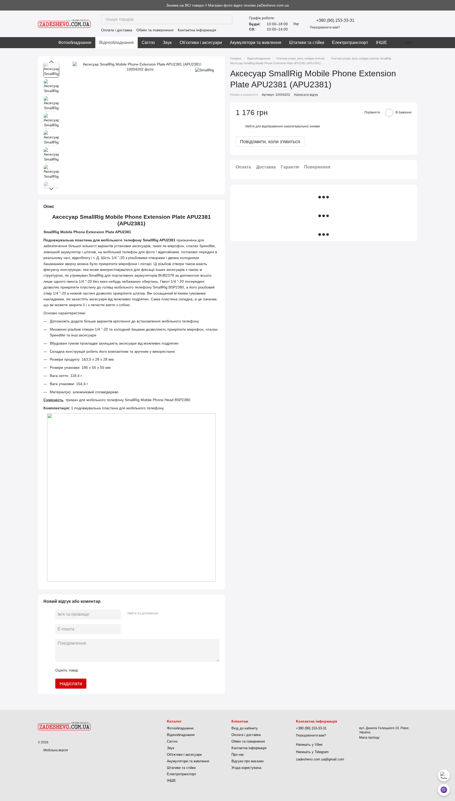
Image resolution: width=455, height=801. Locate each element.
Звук (167, 42)
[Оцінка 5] (120, 670)
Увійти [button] (250, 126)
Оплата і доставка (116, 30)
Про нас (237, 755)
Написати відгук (306, 95)
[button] (450, 5)
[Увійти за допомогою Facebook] (164, 613)
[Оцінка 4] (112, 670)
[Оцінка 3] (104, 670)
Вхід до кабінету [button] (244, 728)
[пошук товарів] (227, 19)
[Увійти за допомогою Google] (172, 613)
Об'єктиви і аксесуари (201, 42)
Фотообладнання (74, 42)
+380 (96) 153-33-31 (335, 20)
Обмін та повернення (155, 30)
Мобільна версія (55, 750)
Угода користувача (246, 768)
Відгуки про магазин (247, 761)
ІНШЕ (381, 42)
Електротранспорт (350, 42)
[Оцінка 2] (95, 670)
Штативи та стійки (306, 42)
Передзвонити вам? (325, 27)
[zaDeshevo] (64, 726)
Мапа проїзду (369, 737)
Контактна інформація (197, 30)
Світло (148, 42)
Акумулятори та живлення (255, 42)
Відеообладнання (116, 42)
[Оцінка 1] (87, 670)
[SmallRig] (204, 69)
